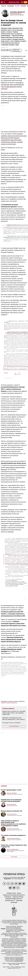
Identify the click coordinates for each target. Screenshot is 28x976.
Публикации (10, 6)
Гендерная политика (17, 896)
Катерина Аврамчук (17, 12)
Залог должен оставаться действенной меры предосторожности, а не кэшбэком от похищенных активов (13, 823)
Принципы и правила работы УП (13, 898)
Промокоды (14, 902)
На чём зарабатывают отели (11, 790)
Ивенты (19, 893)
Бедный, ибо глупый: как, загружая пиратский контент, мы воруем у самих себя (13, 713)
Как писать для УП (10, 900)
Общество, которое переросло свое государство (14, 846)
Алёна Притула (19, 959)
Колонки (23, 6)
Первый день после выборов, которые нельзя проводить (11, 800)
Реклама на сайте (11, 893)
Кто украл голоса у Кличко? (11, 723)
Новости (3, 6)
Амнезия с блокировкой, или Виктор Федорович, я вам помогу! (13, 718)
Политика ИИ (7, 896)
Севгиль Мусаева (19, 958)
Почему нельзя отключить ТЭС (11, 811)
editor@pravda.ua (18, 961)
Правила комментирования (9, 702)
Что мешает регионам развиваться (13, 835)
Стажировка (19, 900)
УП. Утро (17, 6)
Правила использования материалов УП (14, 895)
